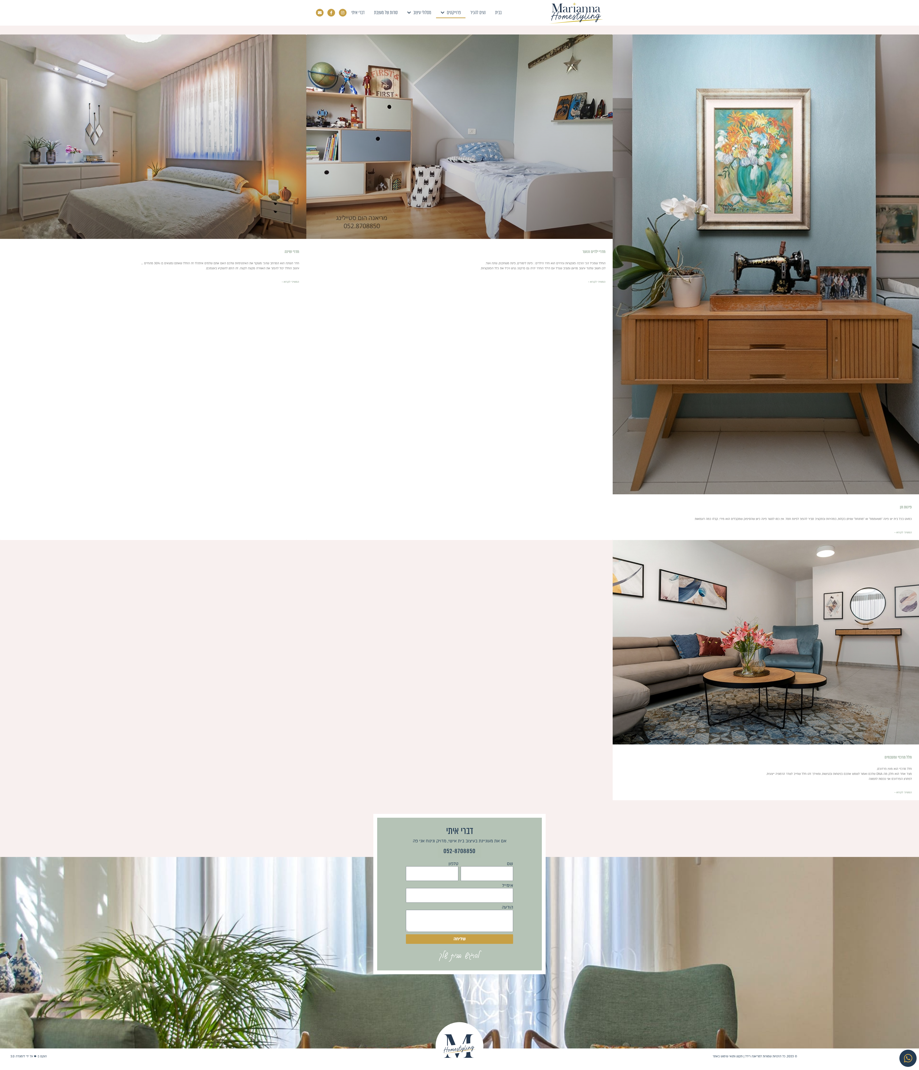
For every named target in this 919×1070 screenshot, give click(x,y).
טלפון (453, 864)
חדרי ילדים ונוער (594, 252)
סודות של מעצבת (386, 12)
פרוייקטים (454, 12)
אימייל (507, 885)
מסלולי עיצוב (422, 12)
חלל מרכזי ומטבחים (898, 757)
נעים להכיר (478, 12)
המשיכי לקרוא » (903, 532)
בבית (498, 12)
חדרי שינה (292, 252)
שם (510, 864)
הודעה (507, 907)
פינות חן (906, 507)
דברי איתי (357, 12)
